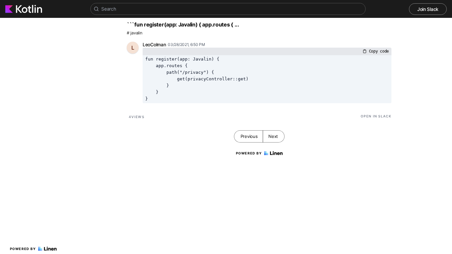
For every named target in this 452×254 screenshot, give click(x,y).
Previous (249, 136)
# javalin (134, 32)
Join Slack (427, 9)
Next (273, 136)
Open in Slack (376, 116)
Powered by (23, 249)
